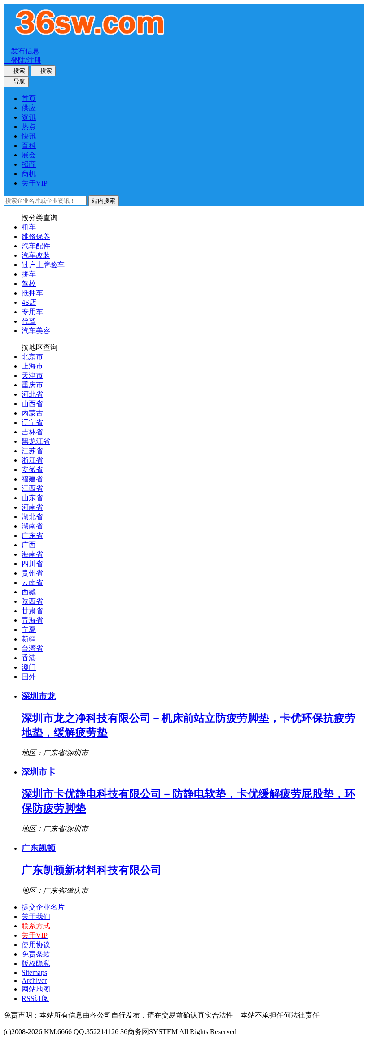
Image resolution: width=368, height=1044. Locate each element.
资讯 (29, 117)
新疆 (29, 639)
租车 (29, 227)
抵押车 (32, 293)
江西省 (32, 488)
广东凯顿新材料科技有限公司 (92, 870)
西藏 (29, 592)
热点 (29, 126)
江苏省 (32, 451)
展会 (29, 155)
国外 (29, 676)
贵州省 (32, 573)
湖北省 (32, 516)
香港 (29, 658)
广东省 (32, 535)
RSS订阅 (35, 998)
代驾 (29, 321)
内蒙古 (32, 413)
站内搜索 (103, 200)
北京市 (32, 356)
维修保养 (36, 236)
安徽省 (32, 469)
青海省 (32, 620)
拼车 (29, 274)
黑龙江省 (36, 441)
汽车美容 (36, 330)
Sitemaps (34, 972)
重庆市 (32, 385)
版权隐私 (36, 963)
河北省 (32, 394)
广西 (29, 545)
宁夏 (29, 629)
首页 (29, 98)
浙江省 (32, 460)
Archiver (34, 980)
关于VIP (35, 183)
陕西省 (32, 601)
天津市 (32, 375)
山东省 (32, 498)
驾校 (29, 283)
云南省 (32, 582)
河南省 (32, 507)
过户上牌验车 (43, 265)
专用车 (32, 312)
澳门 (29, 667)
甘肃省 (32, 611)
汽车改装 (36, 255)
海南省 (32, 554)
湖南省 (32, 526)
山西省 (32, 403)
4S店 (29, 302)
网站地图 (36, 989)
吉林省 (32, 432)
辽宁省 (32, 422)
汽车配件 (36, 246)
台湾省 (32, 648)
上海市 (32, 366)
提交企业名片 (43, 907)
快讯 (29, 136)
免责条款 (36, 954)
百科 (29, 145)
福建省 (32, 479)
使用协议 (36, 945)
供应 (29, 108)
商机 (29, 174)
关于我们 (36, 916)
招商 (29, 164)
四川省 (32, 563)
